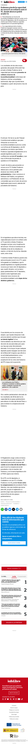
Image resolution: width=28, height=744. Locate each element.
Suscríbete (21, 1)
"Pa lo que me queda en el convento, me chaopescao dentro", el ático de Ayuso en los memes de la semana (10, 605)
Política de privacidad (14, 716)
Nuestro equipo (14, 707)
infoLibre (3, 615)
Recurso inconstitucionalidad (12, 501)
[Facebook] (5, 699)
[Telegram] (13, 699)
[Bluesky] (8, 699)
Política (2, 501)
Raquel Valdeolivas (5, 608)
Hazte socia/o (14, 693)
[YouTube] (19, 699)
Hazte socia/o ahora (14, 543)
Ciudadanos (16, 503)
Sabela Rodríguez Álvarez (7, 584)
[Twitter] (11, 699)
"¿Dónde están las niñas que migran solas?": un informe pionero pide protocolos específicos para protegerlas (10, 581)
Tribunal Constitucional (6, 503)
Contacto (14, 705)
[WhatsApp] (3, 699)
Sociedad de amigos (14, 712)
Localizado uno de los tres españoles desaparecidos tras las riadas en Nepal (11, 613)
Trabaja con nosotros (14, 710)
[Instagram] (16, 699)
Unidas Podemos (5, 505)
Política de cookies (14, 719)
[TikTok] (22, 699)
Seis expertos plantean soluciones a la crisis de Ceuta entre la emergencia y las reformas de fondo (11, 596)
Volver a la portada (14, 622)
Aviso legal (14, 714)
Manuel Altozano (5, 592)
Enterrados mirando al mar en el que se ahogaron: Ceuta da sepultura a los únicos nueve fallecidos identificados (11, 589)
